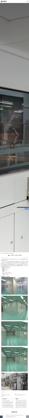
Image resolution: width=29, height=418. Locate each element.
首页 (1, 253)
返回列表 (3, 396)
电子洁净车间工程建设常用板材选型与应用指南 (7, 405)
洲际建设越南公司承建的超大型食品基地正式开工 (13, 416)
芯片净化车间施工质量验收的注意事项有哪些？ (7, 402)
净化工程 (2, 276)
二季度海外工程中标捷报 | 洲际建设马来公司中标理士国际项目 (21, 405)
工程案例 (4, 253)
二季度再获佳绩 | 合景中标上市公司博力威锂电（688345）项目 (21, 402)
